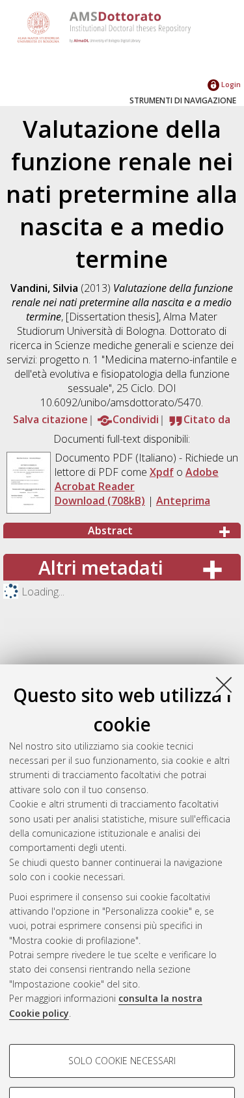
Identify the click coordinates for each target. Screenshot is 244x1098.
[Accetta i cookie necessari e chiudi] (223, 684)
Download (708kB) (100, 500)
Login (230, 84)
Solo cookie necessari (122, 1060)
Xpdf (162, 472)
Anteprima (183, 500)
